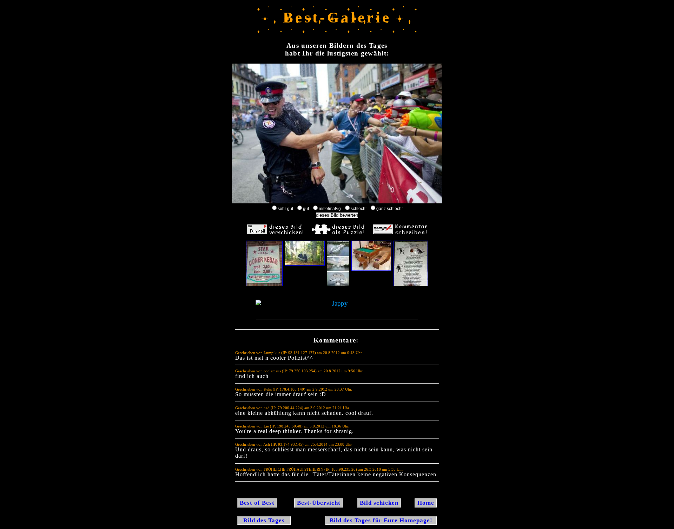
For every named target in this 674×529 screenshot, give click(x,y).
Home (426, 502)
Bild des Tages (264, 520)
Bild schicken (379, 502)
